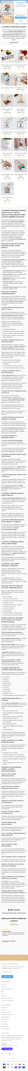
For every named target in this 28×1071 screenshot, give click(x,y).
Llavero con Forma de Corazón (7, 109)
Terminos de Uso (22, 21)
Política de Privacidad (6, 998)
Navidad (3, 1010)
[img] (14, 923)
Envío (2, 993)
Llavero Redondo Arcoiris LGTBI (7, 175)
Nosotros (3, 984)
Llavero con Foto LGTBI (20, 153)
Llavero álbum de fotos (21, 88)
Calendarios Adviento (6, 1014)
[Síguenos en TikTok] (13, 1053)
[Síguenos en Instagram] (2, 1053)
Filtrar (14, 46)
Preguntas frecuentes (7, 989)
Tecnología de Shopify (20, 1061)
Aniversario (4, 1021)
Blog (2, 991)
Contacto (3, 986)
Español (13, 1058)
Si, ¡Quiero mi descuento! (20, 17)
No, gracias (20, 19)
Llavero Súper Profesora (21, 132)
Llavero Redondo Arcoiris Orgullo (21, 175)
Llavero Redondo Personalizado (21, 109)
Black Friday (4, 1007)
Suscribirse (7, 976)
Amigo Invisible (5, 1017)
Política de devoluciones (7, 1000)
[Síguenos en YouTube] (9, 1053)
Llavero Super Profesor (7, 132)
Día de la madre (5, 1028)
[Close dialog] (26, 1)
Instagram (4, 1044)
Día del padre (4, 1026)
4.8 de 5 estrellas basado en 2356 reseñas (14, 913)
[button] (13, 945)
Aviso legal (4, 996)
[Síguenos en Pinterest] (6, 1053)
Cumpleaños (4, 1019)
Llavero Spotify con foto (7, 88)
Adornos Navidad (5, 1012)
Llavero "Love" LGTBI (7, 153)
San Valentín (4, 1024)
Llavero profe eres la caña (7, 198)
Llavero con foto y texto (21, 65)
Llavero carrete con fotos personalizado (7, 65)
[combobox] (16, 13)
